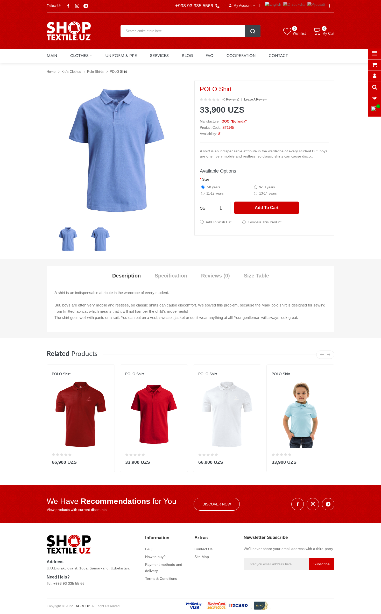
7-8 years (213, 187)
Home (51, 72)
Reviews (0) (215, 276)
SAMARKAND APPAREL (69, 379)
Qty (203, 208)
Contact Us (203, 549)
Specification (171, 276)
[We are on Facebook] (68, 6)
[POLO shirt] (68, 239)
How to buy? (155, 557)
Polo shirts (95, 72)
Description (126, 276)
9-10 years (267, 187)
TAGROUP (82, 606)
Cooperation (241, 56)
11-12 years (215, 193)
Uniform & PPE (121, 56)
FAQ (210, 56)
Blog (187, 56)
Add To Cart (266, 207)
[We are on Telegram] (86, 6)
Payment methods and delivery (163, 567)
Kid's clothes (71, 72)
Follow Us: (54, 6)
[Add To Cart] (107, 461)
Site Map (201, 557)
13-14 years (268, 193)
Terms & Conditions (161, 578)
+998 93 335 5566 (194, 5)
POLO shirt (118, 72)
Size (205, 179)
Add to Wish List (218, 222)
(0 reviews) (230, 99)
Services (159, 56)
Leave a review (255, 99)
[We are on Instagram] (77, 6)
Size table (256, 276)
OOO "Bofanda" (234, 121)
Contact (278, 56)
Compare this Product (264, 222)
